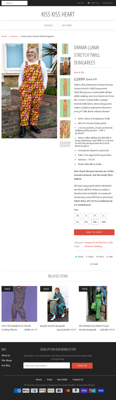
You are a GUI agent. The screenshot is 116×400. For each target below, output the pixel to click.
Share (91, 257)
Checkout (107, 3)
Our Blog (6, 365)
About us (6, 355)
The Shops (7, 360)
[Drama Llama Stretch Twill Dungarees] (29, 91)
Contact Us (77, 379)
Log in (80, 3)
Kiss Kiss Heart (58, 14)
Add (111, 257)
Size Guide (67, 25)
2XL (86, 222)
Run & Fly (79, 72)
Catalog (48, 25)
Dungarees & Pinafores (96, 242)
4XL (104, 222)
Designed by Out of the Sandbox (61, 385)
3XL (95, 222)
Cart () (94, 3)
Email (95, 264)
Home (39, 379)
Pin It (101, 257)
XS (77, 215)
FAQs (49, 379)
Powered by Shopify (86, 385)
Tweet (80, 257)
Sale (111, 242)
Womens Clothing (93, 246)
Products (14, 36)
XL (77, 222)
